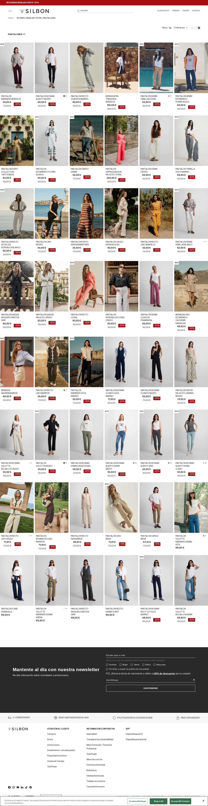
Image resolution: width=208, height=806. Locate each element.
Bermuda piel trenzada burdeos (112, 99)
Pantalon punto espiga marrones (80, 243)
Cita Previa (52, 767)
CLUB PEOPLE (163, 10)
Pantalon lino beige (113, 537)
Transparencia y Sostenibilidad (99, 740)
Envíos (50, 740)
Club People (91, 754)
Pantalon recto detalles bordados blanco (11, 245)
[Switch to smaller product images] (195, 28)
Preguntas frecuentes (57, 756)
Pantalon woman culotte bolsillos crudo (10, 466)
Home (10, 18)
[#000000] (64, 96)
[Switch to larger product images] (192, 28)
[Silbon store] (34, 11)
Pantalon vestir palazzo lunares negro (184, 393)
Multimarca (91, 770)
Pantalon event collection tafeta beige (9, 172)
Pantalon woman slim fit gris (150, 464)
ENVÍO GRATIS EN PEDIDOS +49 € (74, 718)
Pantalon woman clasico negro (150, 391)
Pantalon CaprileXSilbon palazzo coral (114, 172)
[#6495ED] (203, 535)
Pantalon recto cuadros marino (79, 97)
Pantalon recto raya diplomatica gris (80, 612)
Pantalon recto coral (79, 316)
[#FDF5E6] (64, 608)
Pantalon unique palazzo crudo (45, 316)
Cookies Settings (137, 801)
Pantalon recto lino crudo (10, 537)
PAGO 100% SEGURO (190, 718)
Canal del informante (95, 787)
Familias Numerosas (95, 776)
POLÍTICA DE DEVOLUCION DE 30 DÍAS (134, 718)
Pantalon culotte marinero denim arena (44, 613)
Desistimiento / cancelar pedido (61, 750)
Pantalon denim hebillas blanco (184, 243)
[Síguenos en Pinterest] (30, 787)
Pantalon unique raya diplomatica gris (10, 318)
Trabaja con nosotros (95, 781)
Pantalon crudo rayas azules (114, 243)
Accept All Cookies (180, 801)
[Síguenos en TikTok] (26, 787)
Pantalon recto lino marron (44, 391)
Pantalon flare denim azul (9, 610)
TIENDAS (175, 10)
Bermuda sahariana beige (9, 391)
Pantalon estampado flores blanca (45, 172)
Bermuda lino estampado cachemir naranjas (182, 319)
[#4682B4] (133, 463)
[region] (104, 801)
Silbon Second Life (94, 760)
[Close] (203, 801)
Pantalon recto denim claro (114, 610)
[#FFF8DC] (29, 463)
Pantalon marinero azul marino (78, 393)
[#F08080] (169, 96)
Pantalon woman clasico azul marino (115, 393)
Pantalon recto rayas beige (79, 537)
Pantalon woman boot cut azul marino (150, 612)
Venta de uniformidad (95, 765)
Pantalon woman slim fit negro (45, 97)
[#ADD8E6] (203, 463)
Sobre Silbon (91, 734)
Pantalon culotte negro (44, 464)
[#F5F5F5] (203, 241)
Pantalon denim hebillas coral (149, 97)
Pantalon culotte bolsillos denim (183, 612)
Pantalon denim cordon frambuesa (149, 318)
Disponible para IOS (134, 734)
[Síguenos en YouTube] (18, 787)
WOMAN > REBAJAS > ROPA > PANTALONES (36, 18)
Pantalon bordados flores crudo (115, 318)
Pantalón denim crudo (149, 170)
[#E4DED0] (29, 535)
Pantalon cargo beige (149, 537)
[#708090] (168, 463)
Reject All (158, 801)
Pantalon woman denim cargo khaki (80, 464)
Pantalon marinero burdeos (11, 97)
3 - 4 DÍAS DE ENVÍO (21, 718)
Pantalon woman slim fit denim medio (115, 466)
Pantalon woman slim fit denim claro (184, 466)
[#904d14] (64, 390)
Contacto (51, 734)
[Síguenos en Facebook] (9, 787)
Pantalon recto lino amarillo (149, 243)
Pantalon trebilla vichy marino (185, 170)
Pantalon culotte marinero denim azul (183, 540)
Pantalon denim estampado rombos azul (183, 99)
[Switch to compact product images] (199, 28)
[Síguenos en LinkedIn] (22, 787)
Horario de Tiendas (55, 761)
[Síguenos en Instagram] (13, 787)
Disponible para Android (136, 740)
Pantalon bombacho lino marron (44, 539)
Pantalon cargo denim (80, 170)
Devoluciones (53, 745)
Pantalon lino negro (43, 243)
